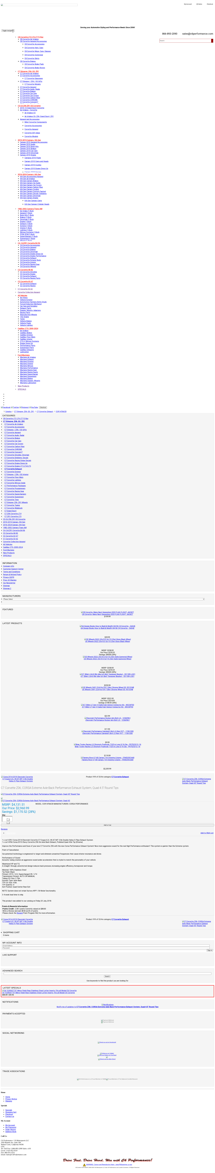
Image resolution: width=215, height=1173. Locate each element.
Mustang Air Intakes (28, 357)
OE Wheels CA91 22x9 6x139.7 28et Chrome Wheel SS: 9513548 (107, 689)
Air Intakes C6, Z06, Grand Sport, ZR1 (39, 116)
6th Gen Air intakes (27, 179)
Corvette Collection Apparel (29, 292)
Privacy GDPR (8, 577)
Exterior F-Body (26, 226)
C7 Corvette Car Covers (29, 96)
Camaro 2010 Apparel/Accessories (33, 142)
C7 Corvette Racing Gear (14, 491)
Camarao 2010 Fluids (33, 158)
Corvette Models (31, 136)
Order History (10, 1129)
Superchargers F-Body (29, 236)
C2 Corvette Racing (27, 286)
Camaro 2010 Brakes (28, 149)
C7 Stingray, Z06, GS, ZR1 (28, 71)
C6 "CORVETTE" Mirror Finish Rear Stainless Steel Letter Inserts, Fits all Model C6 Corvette (38, 993)
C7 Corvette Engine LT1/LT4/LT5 (17, 466)
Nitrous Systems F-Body (29, 232)
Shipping (8, 1101)
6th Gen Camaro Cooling (29, 189)
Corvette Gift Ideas (32, 133)
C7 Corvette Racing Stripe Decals (17, 460)
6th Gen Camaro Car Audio (30, 183)
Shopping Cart (10, 1112)
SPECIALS (22, 389)
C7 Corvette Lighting (12, 480)
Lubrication (24, 352)
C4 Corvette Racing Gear (30, 264)
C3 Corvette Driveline (28, 272)
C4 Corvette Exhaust (28, 258)
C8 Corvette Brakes (28, 61)
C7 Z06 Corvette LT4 (12, 514)
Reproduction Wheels (28, 315)
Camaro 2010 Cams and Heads (36, 161)
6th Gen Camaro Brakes (29, 181)
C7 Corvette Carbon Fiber (30, 98)
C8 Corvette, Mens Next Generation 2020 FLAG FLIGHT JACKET (107, 614)
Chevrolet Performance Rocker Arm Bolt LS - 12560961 (107, 720)
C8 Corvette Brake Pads (34, 64)
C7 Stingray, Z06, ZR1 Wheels (16, 502)
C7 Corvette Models (33, 84)
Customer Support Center (13, 569)
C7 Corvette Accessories (30, 76)
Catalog (8, 411)
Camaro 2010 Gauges (33, 172)
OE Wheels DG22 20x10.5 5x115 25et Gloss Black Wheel (107, 641)
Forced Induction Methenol (31, 304)
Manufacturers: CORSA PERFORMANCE (71, 804)
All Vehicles (22, 295)
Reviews (4, 829)
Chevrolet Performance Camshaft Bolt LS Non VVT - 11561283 (107, 733)
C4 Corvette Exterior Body (30, 260)
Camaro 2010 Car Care (29, 151)
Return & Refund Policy (12, 574)
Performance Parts (27, 345)
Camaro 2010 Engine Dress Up (36, 168)
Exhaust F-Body (26, 224)
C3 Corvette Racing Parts (30, 278)
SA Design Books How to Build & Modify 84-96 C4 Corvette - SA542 (107, 628)
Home (7, 1097)
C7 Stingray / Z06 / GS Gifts (31, 81)
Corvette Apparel (31, 129)
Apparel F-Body (26, 213)
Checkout (209, 4)
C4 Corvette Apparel (28, 247)
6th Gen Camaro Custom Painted (33, 191)
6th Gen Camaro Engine (29, 198)
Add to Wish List (207, 833)
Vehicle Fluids (25, 323)
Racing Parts (25, 312)
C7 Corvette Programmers (14, 488)
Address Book (10, 1132)
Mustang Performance (29, 368)
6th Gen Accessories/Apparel (31, 177)
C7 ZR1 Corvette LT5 (12, 516)
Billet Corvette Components (36, 122)
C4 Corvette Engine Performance (33, 256)
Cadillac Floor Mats (27, 337)
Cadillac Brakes (26, 333)
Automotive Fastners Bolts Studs (33, 302)
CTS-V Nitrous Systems (29, 341)
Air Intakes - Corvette (28, 110)
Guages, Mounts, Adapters (30, 310)
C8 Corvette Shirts (32, 58)
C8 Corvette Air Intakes (29, 39)
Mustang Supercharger (29, 374)
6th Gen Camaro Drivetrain (30, 196)
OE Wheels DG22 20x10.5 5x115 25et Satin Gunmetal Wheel (107, 659)
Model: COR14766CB (44, 804)
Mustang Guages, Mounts (30, 381)
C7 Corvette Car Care (28, 93)
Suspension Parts (27, 348)
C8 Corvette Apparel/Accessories (33, 41)
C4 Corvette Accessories (30, 245)
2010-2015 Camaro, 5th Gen (29, 140)
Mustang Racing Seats (29, 372)
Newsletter (10, 405)
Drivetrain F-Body (27, 219)
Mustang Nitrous (26, 366)
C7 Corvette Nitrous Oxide (14, 483)
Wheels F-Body (26, 241)
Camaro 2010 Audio (27, 144)
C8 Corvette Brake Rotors (35, 68)
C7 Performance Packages (15, 486)
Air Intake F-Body (27, 211)
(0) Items (199, 4)
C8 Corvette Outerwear (34, 55)
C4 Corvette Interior (28, 262)
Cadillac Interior (26, 339)
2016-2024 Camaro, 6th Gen (29, 174)
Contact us (9, 1116)
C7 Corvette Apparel (28, 87)
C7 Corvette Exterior (12, 472)
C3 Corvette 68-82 (25, 270)
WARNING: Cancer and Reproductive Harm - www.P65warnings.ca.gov (109, 1164)
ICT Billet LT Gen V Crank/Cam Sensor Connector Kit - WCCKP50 (107, 707)
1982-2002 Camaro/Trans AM (30, 209)
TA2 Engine (24, 317)
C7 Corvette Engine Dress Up (15, 463)
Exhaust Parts (25, 308)
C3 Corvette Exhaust (28, 276)
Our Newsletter (9, 583)
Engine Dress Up (26, 343)
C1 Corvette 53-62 (25, 289)
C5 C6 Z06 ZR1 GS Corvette (29, 106)
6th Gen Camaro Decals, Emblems (33, 194)
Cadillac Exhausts (27, 350)
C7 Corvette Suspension (14, 497)
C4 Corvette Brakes (28, 249)
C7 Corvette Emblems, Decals (16, 458)
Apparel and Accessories (30, 119)
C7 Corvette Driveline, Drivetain (16, 455)
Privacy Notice (11, 1099)
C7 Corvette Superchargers (15, 494)
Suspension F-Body (27, 239)
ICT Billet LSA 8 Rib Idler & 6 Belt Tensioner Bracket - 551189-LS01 (107, 676)
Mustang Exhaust (27, 359)
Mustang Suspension (28, 376)
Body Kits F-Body (27, 215)
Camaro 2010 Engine (28, 155)
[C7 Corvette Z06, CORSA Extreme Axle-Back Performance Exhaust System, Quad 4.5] (2, 798)
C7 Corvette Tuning (12, 505)
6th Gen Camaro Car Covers (31, 185)
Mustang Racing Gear (28, 370)
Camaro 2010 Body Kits (29, 146)
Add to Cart (107, 825)
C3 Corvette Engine (27, 274)
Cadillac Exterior (26, 335)
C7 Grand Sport (10, 511)
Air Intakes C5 (30, 113)
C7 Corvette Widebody (13, 508)
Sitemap (6, 586)
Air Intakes (24, 331)
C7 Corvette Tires (11, 500)
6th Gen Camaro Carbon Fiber (31, 187)
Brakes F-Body (26, 217)
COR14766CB (61, 411)
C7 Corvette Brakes (28, 91)
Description (10, 833)
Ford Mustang (24, 355)
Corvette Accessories (33, 126)
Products (19, 32)
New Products (23, 386)
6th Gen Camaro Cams (33, 201)
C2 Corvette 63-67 (25, 281)
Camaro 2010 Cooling (33, 165)
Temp (22, 319)
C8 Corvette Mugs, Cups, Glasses (38, 51)
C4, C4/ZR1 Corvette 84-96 (29, 243)
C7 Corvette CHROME (29, 100)
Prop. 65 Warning (9, 580)
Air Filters (24, 298)
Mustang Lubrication (28, 383)
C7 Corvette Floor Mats (13, 477)
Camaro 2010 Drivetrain (29, 153)
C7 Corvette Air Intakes (29, 73)
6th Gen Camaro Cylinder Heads (37, 204)
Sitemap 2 (7, 588)
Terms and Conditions (11, 572)
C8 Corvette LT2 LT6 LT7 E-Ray (30, 37)
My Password (10, 1127)
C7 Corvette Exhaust (45, 411)
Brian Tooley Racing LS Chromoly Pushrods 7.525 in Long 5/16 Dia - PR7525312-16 (107, 747)
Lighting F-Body (26, 230)
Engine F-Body (25, 222)
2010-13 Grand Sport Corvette (32, 108)
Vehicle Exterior (26, 300)
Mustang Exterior (27, 361)
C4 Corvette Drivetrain (29, 252)
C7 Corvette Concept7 (29, 102)
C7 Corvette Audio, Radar (30, 89)
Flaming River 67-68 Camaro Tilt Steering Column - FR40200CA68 (107, 760)
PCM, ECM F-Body (27, 234)
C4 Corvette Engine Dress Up (31, 254)
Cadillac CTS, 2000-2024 (28, 328)
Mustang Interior (26, 364)
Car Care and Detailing (28, 306)
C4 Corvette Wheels (28, 266)
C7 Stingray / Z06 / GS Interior (16, 474)
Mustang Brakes (26, 378)
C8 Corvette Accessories (34, 44)
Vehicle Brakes (26, 321)
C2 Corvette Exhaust (28, 284)
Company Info (8, 566)
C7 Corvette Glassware (34, 78)
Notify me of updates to (107, 1007)
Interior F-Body (26, 228)
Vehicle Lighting (26, 325)
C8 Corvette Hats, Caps (34, 48)
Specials (8, 1110)
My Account (188, 4)
